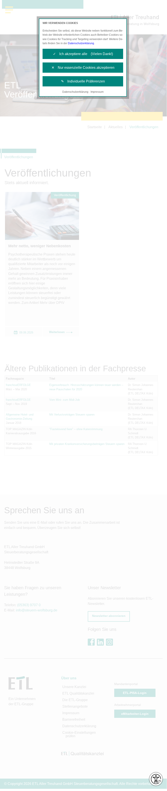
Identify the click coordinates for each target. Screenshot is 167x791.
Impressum (97, 91)
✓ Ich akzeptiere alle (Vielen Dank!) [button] (83, 54)
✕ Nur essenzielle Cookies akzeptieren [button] (82, 67)
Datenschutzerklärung (81, 43)
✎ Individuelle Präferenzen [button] (83, 81)
